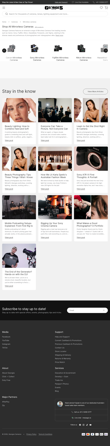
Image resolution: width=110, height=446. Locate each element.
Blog (57, 391)
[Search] (7, 13)
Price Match (60, 362)
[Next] (106, 50)
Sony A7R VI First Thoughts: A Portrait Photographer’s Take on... (90, 177)
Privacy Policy (31, 434)
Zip (3, 405)
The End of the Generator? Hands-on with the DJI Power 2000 (18, 274)
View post (9, 140)
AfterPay (5, 402)
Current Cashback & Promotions (68, 340)
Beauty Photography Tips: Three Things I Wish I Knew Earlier (19, 177)
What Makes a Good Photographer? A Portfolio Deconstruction (90, 226)
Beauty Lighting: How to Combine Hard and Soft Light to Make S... (17, 129)
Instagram (6, 344)
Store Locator (60, 351)
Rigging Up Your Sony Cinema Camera (52, 224)
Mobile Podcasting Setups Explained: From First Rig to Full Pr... (19, 226)
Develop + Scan (61, 376)
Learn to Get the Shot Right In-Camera (91, 127)
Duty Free (6, 380)
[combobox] (55, 13)
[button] (54, 8)
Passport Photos (62, 384)
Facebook (6, 337)
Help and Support (61, 2)
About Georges (8, 373)
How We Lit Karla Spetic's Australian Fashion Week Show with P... (54, 177)
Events (57, 387)
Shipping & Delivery (63, 355)
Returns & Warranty (63, 358)
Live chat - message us (83, 418)
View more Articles (95, 91)
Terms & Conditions (45, 434)
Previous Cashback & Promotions (68, 344)
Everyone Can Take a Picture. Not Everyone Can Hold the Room (54, 129)
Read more (59, 35)
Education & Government (65, 373)
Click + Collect (8, 376)
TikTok (5, 348)
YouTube (5, 340)
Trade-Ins (59, 380)
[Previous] (4, 50)
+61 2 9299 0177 (102, 2)
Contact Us (59, 348)
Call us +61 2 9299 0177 (82, 412)
